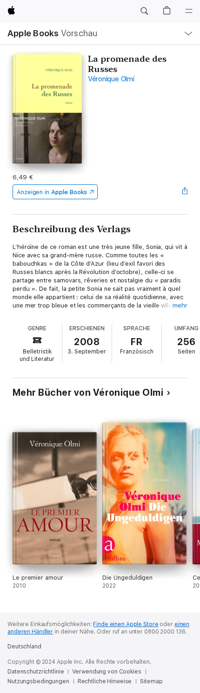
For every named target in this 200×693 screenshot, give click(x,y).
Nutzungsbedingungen (38, 681)
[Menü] (189, 11)
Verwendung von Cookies (106, 671)
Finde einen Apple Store (125, 624)
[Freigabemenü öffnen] (184, 191)
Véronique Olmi (111, 79)
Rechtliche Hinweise (105, 681)
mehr (180, 305)
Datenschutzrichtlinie (35, 671)
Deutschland (24, 646)
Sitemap (151, 681)
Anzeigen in (52, 192)
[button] (144, 11)
